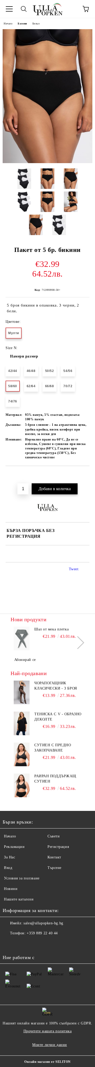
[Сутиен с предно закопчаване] (22, 754)
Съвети (54, 836)
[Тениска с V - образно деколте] (22, 723)
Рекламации (14, 847)
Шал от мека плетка (51, 629)
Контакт (54, 857)
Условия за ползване (22, 878)
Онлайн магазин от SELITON (47, 1062)
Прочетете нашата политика (47, 1031)
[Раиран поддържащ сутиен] (22, 785)
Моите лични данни (49, 1045)
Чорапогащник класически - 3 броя (55, 685)
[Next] (77, 642)
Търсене (54, 868)
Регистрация (58, 847)
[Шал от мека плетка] (22, 638)
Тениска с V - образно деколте (58, 716)
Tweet (74, 569)
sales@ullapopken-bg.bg (43, 923)
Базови (22, 23)
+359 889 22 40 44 (42, 933)
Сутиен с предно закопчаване (52, 747)
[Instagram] (21, 944)
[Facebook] (9, 944)
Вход (8, 868)
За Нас (9, 857)
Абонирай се (25, 660)
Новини (10, 889)
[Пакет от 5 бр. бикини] (47, 162)
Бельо (36, 23)
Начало (8, 23)
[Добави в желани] (85, 475)
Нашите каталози (19, 899)
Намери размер (24, 356)
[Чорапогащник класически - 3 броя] (22, 692)
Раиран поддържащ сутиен (55, 778)
